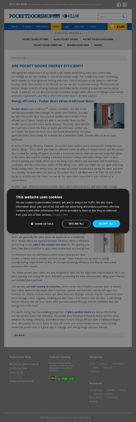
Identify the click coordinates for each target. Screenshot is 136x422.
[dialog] (68, 211)
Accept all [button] (106, 223)
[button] (42, 223)
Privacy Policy (60, 214)
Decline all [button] (76, 223)
